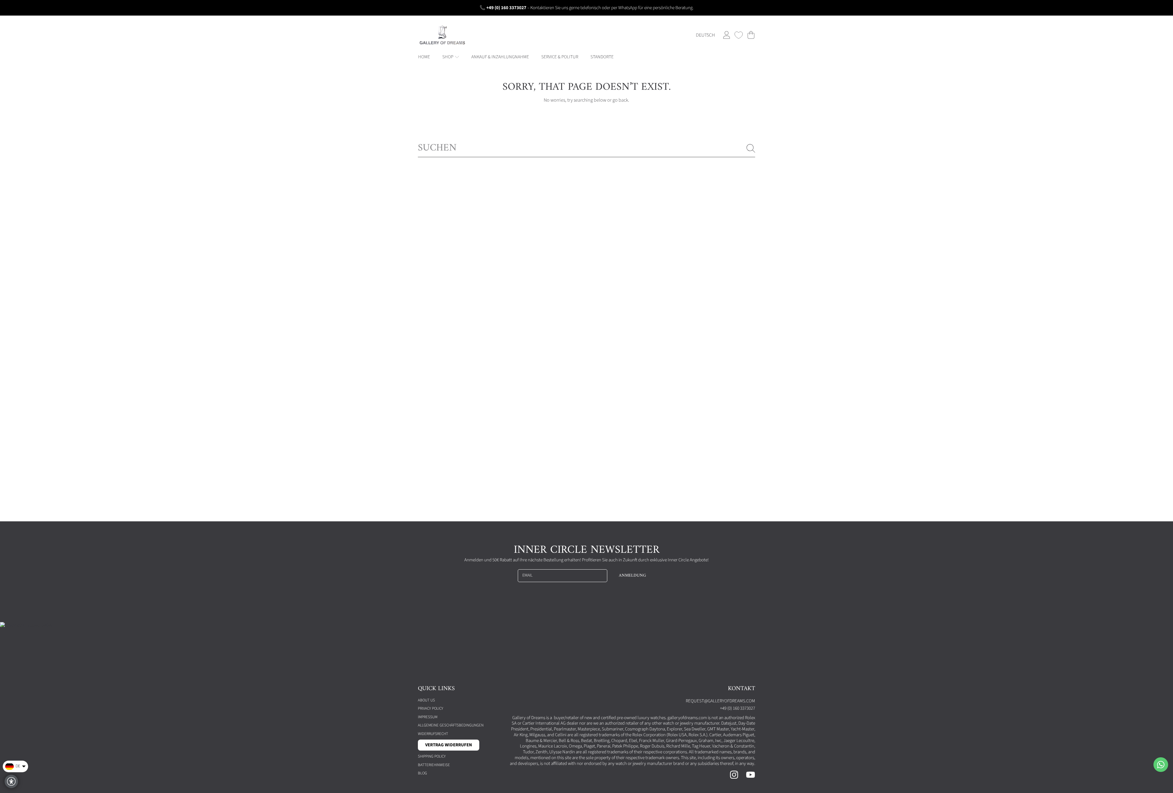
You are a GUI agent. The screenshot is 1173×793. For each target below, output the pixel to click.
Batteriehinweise (434, 765)
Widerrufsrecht (433, 734)
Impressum (427, 717)
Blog (422, 773)
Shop (448, 57)
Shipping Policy (432, 756)
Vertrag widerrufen (448, 745)
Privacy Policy (430, 708)
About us (426, 700)
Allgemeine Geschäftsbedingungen (451, 725)
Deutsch (705, 35)
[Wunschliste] (739, 35)
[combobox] (586, 148)
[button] (751, 35)
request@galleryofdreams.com (720, 701)
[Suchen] (751, 148)
